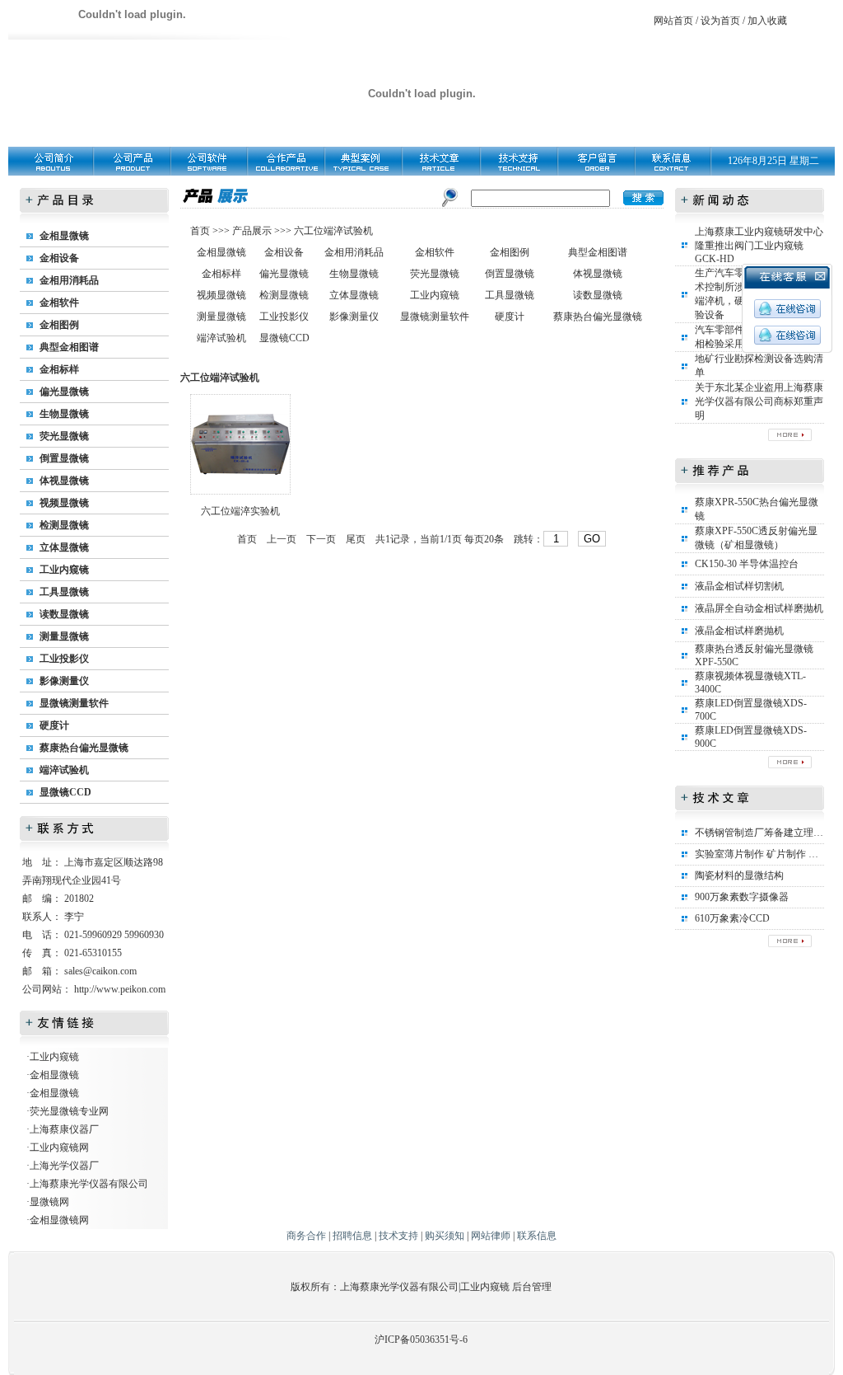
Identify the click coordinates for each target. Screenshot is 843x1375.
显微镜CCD (65, 792)
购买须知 (444, 1235)
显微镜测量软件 (74, 703)
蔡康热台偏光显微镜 (84, 747)
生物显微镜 (64, 414)
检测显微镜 (64, 525)
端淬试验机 (64, 770)
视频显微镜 (64, 503)
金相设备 (59, 258)
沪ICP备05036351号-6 (421, 1339)
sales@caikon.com (100, 971)
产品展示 (251, 231)
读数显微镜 (64, 614)
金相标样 (59, 369)
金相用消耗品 (69, 280)
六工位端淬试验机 (333, 231)
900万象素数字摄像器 (742, 897)
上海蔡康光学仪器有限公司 (89, 1184)
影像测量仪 (64, 681)
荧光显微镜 (64, 436)
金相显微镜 (64, 236)
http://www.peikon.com (119, 989)
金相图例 (59, 325)
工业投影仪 (64, 658)
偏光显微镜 (64, 391)
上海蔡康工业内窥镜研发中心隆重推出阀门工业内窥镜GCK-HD (759, 245)
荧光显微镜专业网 (69, 1111)
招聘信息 (352, 1235)
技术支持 (398, 1235)
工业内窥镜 (64, 569)
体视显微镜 (64, 480)
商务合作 (306, 1235)
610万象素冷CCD (732, 918)
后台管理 (532, 1287)
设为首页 (720, 20)
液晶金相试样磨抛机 (739, 630)
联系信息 (537, 1235)
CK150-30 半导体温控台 (747, 564)
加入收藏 (767, 20)
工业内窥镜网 (59, 1147)
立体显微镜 (64, 547)
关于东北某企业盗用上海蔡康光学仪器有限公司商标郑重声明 (759, 401)
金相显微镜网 (59, 1220)
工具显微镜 (64, 592)
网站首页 (673, 20)
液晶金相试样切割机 (739, 586)
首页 (201, 231)
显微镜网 (49, 1202)
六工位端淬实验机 (240, 511)
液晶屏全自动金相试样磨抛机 (759, 608)
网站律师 (490, 1235)
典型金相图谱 (69, 347)
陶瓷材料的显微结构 (739, 875)
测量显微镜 (64, 636)
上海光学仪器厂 (64, 1165)
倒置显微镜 (64, 458)
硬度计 (54, 725)
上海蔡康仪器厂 (64, 1129)
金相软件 (59, 302)
